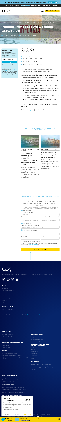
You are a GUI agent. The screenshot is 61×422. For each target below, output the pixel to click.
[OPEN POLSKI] (59, 5)
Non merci (6, 414)
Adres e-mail (24, 236)
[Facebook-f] (8, 279)
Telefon (43, 236)
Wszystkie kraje (11, 35)
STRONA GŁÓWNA (7, 22)
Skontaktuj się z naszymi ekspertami (35, 314)
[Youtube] (17, 279)
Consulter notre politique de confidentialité (11, 409)
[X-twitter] (49, 5)
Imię (22, 232)
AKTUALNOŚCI (18, 22)
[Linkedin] (44, 5)
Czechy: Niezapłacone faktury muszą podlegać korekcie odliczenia (50, 154)
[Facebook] (47, 5)
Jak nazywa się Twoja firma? (28, 212)
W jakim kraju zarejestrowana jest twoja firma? (30, 217)
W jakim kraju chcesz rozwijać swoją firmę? (31, 225)
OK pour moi (27, 414)
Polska (35, 35)
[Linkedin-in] (3, 279)
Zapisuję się (9, 62)
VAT (4, 35)
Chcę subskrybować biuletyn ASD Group (31, 241)
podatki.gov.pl (30, 110)
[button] (3, 419)
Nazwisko (43, 232)
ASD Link (4, 56)
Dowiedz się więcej (25, 420)
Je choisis (17, 414)
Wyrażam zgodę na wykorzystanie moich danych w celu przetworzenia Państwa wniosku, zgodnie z (39, 244)
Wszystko (26, 35)
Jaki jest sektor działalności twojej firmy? (50, 217)
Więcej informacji (46, 2)
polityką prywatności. (33, 244)
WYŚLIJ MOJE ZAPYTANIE (40, 249)
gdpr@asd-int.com (5, 75)
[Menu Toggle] (42, 11)
